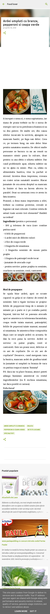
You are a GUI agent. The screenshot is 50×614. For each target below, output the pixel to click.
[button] (4, 33)
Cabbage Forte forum (11, 588)
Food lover (12, 4)
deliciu (30, 426)
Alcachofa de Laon (10, 497)
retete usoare (34, 429)
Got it (33, 611)
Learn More (21, 611)
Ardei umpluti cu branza (14, 426)
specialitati (9, 433)
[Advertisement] (25, 64)
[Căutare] (46, 4)
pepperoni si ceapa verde (14, 429)
